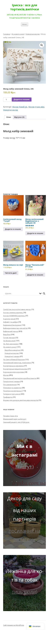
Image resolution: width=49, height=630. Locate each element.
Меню (24, 24)
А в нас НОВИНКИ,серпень (14, 315)
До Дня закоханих (10, 344)
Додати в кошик (22, 99)
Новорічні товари (12, 356)
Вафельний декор (10, 331)
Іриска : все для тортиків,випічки (24, 7)
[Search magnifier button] (44, 293)
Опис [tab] (8, 117)
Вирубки (6, 334)
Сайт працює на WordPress (13, 625)
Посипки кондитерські (12, 391)
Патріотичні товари (11, 381)
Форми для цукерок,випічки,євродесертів (20, 400)
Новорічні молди (33, 34)
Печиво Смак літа (10, 416)
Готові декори (9, 337)
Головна (6, 34)
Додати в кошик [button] (13, 229)
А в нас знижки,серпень (13, 312)
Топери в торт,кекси (11, 394)
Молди (6, 375)
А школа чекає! (9, 319)
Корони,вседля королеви (13, 372)
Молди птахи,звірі (36, 107)
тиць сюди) (24, 592)
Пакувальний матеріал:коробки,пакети (19, 378)
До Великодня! (9, 341)
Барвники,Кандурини (12, 325)
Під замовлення (9, 384)
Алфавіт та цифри (10, 322)
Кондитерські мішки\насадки (15, 369)
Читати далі (10, 273)
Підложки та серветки (12, 388)
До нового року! (17, 34)
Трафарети (7, 397)
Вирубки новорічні (12, 350)
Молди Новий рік (19, 107)
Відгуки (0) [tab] (19, 117)
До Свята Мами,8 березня (14, 359)
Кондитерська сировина (13, 366)
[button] (41, 45)
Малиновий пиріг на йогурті (14, 419)
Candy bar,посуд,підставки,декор (17, 309)
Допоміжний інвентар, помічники (17, 362)
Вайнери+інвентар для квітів (15, 328)
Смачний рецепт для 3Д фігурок (16, 422)
